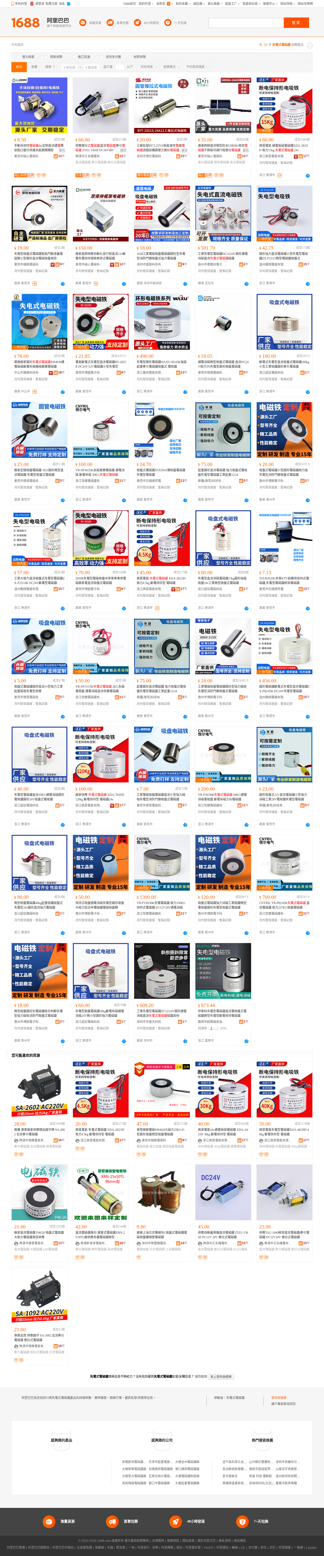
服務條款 (173, 1541)
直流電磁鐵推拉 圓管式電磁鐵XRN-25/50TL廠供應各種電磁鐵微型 (100, 1235)
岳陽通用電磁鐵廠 (161, 1469)
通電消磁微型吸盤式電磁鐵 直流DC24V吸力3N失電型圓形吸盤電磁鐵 (223, 364)
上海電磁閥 (173, 1249)
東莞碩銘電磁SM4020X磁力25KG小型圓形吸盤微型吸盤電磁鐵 (161, 1132)
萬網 (235, 1547)
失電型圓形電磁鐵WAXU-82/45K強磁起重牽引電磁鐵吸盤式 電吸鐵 (162, 364)
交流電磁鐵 (37, 1146)
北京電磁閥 (157, 1249)
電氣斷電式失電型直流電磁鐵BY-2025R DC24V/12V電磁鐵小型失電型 (100, 364)
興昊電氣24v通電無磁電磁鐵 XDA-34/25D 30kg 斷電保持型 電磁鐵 (223, 1132)
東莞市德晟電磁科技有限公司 (212, 372)
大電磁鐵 (36, 1249)
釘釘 (273, 1547)
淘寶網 (99, 1547)
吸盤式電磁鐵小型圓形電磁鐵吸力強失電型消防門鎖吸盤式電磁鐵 (283, 472)
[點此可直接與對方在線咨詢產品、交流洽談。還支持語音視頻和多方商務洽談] (308, 175)
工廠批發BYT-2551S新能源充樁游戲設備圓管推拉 (161, 148)
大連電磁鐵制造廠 (187, 1476)
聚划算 (120, 1547)
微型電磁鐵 (221, 162)
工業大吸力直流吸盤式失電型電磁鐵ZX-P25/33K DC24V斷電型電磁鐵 (39, 581)
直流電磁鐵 (83, 162)
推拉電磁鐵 (205, 162)
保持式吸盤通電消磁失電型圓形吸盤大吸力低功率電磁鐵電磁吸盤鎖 (99, 905)
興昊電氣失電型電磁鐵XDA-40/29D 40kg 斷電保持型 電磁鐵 (284, 1132)
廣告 (62, 150)
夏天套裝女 (230, 1476)
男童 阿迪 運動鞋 (260, 1476)
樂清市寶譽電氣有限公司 (33, 1243)
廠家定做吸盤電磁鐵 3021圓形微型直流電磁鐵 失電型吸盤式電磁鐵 (39, 472)
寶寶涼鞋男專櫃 (286, 1483)
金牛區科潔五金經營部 (237, 1462)
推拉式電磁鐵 (116, 162)
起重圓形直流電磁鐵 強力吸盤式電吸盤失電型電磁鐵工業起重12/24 (222, 472)
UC (243, 1547)
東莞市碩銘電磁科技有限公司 (28, 264)
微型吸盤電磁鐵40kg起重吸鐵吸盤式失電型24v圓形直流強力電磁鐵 (38, 905)
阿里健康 (285, 1547)
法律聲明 (158, 1541)
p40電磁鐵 (50, 1249)
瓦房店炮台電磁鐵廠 (162, 1476)
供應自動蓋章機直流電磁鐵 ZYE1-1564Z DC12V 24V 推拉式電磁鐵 (223, 1235)
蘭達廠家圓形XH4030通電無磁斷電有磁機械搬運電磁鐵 (39, 364)
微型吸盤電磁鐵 (173, 1146)
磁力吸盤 (156, 1146)
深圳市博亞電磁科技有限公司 (151, 156)
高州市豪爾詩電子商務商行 (212, 264)
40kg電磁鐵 (299, 1146)
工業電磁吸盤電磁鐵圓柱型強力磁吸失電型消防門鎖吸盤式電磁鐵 (222, 689)
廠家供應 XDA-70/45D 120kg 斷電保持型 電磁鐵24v (99, 797)
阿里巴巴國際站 (38, 1547)
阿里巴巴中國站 (63, 1547)
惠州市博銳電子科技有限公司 (273, 481)
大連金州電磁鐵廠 (187, 1462)
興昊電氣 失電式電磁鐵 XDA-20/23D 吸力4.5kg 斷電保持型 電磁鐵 (99, 1132)
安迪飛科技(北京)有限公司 (267, 1483)
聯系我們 (225, 1541)
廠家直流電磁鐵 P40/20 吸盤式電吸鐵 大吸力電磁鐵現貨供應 (39, 1235)
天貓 (110, 1547)
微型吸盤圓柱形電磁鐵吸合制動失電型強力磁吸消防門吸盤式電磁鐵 (38, 1013)
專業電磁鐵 (53, 1146)
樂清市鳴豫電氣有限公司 (33, 1140)
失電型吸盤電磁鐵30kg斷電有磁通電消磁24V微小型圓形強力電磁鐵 (99, 1013)
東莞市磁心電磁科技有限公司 (28, 156)
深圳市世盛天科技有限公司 (151, 1022)
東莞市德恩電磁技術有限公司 (28, 481)
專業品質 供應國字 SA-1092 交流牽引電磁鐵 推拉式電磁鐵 (39, 1338)
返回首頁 (201, 1376)
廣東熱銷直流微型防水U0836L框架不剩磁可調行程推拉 (223, 148)
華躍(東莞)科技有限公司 (212, 481)
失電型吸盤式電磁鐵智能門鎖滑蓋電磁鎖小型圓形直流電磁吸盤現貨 (38, 256)
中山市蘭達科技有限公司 (28, 372)
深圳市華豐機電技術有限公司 (156, 1243)
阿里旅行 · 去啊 (147, 1547)
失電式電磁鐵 (235, 1398)
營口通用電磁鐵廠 (187, 1469)
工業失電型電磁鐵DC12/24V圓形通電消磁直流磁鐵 (223, 256)
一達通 (298, 1547)
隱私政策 (188, 1541)
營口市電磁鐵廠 (159, 1483)
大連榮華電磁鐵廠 (134, 1469)
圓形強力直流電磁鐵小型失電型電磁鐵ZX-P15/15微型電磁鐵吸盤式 (283, 256)
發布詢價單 (279, 1398)
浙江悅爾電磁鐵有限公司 (89, 481)
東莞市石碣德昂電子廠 (151, 481)
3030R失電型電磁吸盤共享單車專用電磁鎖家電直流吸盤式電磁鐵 (100, 581)
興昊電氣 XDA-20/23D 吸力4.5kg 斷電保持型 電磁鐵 (161, 581)
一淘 (131, 1547)
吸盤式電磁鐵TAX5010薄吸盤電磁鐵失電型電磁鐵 (161, 472)
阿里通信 (222, 1547)
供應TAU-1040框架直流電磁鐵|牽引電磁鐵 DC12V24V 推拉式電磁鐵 (284, 1235)
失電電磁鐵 (282, 1146)
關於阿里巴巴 (206, 1541)
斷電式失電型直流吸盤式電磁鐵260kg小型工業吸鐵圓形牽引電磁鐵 (284, 364)
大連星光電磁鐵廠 (134, 1476)
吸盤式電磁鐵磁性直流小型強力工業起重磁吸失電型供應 (38, 689)
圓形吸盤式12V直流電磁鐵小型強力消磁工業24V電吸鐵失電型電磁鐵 (283, 797)
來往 (263, 1547)
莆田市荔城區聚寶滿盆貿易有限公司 (273, 1469)
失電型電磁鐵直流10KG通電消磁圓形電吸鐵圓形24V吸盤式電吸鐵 (39, 797)
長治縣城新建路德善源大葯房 (242, 1469)
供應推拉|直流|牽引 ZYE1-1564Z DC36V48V (100, 148)
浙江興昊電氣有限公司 (273, 156)
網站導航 (240, 1541)
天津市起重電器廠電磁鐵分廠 (168, 1462)
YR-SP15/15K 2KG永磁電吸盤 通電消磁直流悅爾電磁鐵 (100, 689)
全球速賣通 (84, 1547)
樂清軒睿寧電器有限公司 (94, 1243)
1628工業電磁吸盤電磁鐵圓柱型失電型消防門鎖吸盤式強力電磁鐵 (161, 256)
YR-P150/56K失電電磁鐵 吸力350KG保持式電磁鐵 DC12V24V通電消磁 (161, 905)
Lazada (311, 1547)
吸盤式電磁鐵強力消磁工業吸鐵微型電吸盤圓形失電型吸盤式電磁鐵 (222, 905)
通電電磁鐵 (238, 1146)
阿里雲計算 (193, 1547)
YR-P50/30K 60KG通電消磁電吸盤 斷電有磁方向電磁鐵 (222, 797)
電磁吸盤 (143, 1146)
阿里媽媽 (167, 1547)
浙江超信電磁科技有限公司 (273, 372)
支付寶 (252, 1547)
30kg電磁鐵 (222, 1146)
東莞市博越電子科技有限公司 (89, 372)
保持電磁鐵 (205, 1146)
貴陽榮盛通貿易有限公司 (239, 1483)
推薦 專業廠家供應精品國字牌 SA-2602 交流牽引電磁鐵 (39, 1132)
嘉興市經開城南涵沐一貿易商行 (212, 1022)
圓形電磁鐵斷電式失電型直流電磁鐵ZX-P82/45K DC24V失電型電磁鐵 (284, 689)
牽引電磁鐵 (99, 162)
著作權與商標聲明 (137, 1541)
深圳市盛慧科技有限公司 (151, 264)
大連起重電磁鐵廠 (187, 1483)
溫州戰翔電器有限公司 (273, 264)
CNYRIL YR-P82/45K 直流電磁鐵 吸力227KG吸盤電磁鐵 (284, 905)
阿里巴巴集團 (16, 1547)
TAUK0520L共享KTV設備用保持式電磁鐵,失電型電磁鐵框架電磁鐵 (284, 581)
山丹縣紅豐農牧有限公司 (265, 1462)
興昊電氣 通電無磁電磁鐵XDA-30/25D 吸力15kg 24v (283, 148)
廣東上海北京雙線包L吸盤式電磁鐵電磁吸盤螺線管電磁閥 (162, 1235)
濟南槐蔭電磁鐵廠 (134, 1483)
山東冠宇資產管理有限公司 (294, 1469)
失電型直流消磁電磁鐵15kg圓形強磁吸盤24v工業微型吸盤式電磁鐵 (222, 581)
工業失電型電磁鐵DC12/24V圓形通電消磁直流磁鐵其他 (162, 1013)
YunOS (208, 1547)
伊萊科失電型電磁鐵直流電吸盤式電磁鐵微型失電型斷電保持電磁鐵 (222, 1013)
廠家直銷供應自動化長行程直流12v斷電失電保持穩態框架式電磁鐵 (100, 256)
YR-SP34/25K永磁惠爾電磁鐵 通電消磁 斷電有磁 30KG (100, 472)
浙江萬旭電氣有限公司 (151, 372)
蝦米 (179, 1547)
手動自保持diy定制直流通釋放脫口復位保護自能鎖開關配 (39, 148)
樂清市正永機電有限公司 (89, 156)
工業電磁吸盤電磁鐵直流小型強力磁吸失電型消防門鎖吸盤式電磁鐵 (161, 797)
